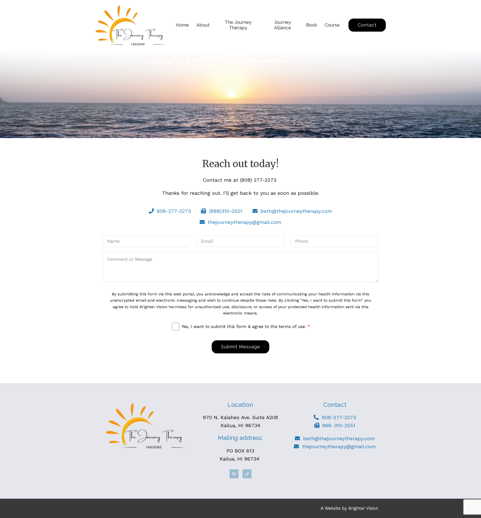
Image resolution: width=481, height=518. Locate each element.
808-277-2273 (339, 417)
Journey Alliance (282, 25)
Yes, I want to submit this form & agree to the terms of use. (246, 326)
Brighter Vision (363, 508)
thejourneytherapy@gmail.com (339, 446)
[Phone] (247, 473)
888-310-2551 (338, 425)
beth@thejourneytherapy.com (339, 438)
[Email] (233, 473)
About (202, 25)
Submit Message (240, 346)
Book (311, 25)
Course (332, 25)
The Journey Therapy (238, 25)
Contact (367, 25)
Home (182, 25)
